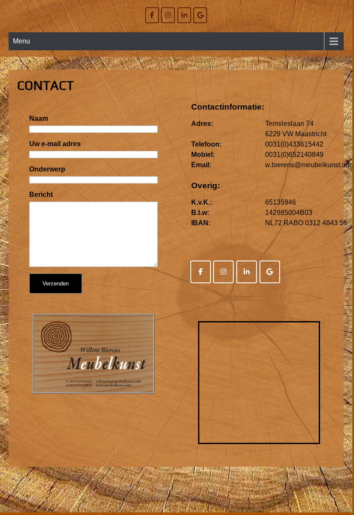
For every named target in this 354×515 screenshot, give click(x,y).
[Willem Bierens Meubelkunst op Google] (200, 15)
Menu (21, 41)
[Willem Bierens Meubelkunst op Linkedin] (184, 15)
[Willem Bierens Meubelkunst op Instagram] (168, 15)
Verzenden (56, 283)
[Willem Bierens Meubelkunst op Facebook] (152, 15)
